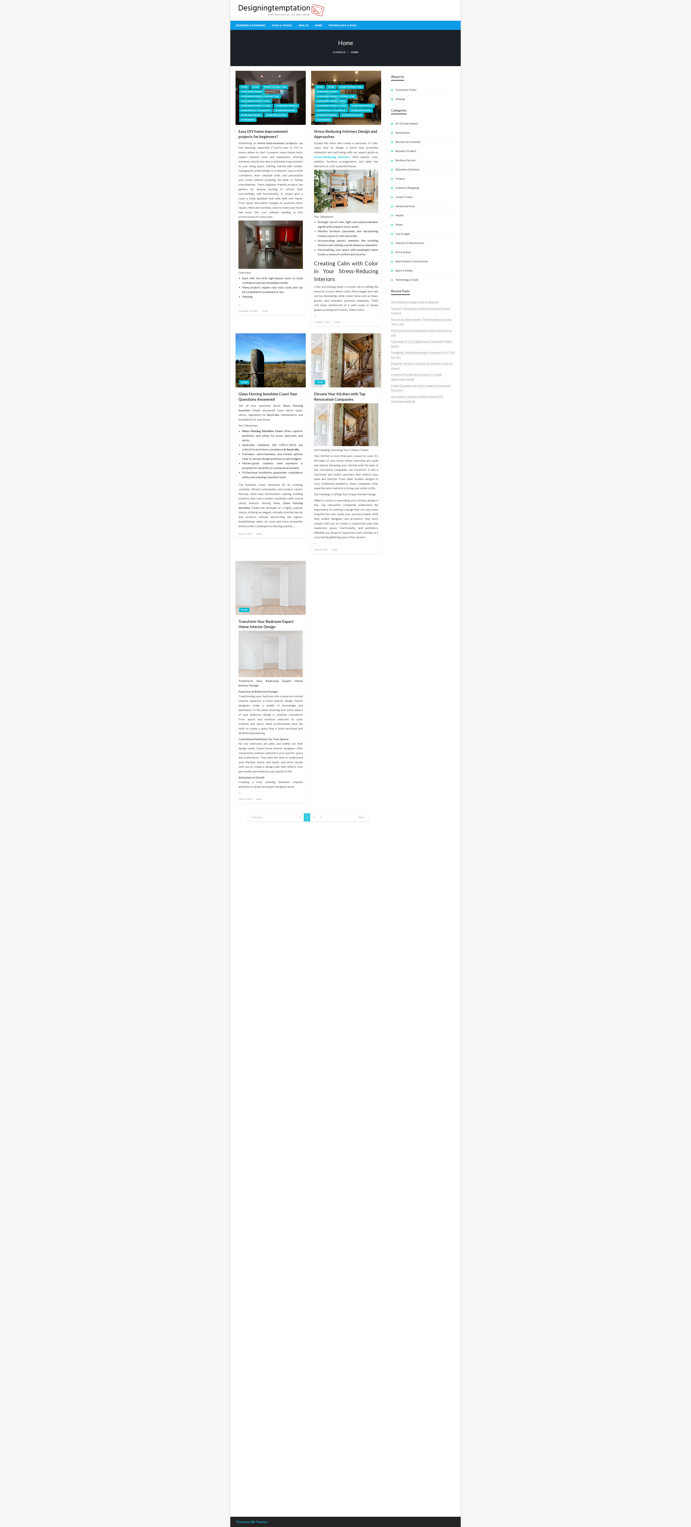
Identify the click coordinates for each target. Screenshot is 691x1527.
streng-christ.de (401, 1001)
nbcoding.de (398, 661)
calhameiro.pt (399, 473)
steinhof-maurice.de (403, 913)
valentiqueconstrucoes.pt (406, 491)
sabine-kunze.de (401, 1355)
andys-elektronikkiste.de (406, 597)
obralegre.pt (399, 486)
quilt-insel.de (399, 813)
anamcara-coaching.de (405, 1042)
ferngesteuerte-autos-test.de (409, 1024)
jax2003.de (398, 922)
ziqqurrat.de (398, 602)
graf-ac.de (397, 583)
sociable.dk (398, 519)
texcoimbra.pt (400, 496)
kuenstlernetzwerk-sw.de (406, 950)
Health (304, 25)
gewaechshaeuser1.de (404, 804)
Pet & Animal (403, 252)
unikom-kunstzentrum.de (406, 876)
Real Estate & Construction (412, 261)
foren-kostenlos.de (402, 1272)
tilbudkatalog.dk (401, 500)
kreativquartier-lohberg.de (407, 1373)
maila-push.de (399, 679)
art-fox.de (397, 674)
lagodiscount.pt (400, 440)
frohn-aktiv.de (399, 721)
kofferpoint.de (400, 1249)
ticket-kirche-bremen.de (406, 1125)
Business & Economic (251, 25)
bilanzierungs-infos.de (404, 904)
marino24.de (399, 992)
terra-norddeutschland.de (407, 1286)
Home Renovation (276, 115)
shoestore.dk (399, 514)
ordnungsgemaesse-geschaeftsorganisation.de (419, 936)
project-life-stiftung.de (405, 1489)
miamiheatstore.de (402, 1010)
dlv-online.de (399, 987)
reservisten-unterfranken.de (408, 652)
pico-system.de (400, 1116)
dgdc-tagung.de (401, 1029)
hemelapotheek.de (402, 836)
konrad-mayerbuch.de (404, 964)
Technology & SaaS (342, 25)
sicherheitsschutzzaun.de (406, 734)
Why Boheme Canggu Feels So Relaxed (415, 302)
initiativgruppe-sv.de (403, 886)
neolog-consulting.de (404, 1033)
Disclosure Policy (406, 89)
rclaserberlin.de (400, 634)
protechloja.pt (399, 431)
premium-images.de (403, 899)
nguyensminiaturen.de (404, 1350)
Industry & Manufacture (410, 243)
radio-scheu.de (400, 757)
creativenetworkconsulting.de (409, 790)
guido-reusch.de (401, 1226)
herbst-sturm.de (401, 1484)
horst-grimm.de (400, 771)
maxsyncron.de (400, 1203)
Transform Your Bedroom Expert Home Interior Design (266, 624)
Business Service (405, 160)
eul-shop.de (398, 1369)
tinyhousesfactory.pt (403, 463)
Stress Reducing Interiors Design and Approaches (345, 134)
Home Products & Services (255, 110)
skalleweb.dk (399, 523)
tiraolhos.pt (398, 551)
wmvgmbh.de (399, 1397)
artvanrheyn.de (400, 895)
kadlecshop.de (400, 684)
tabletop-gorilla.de (402, 1038)
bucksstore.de (400, 909)
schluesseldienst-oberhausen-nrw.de (413, 1093)
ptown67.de (398, 1198)
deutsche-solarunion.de (405, 588)
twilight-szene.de (401, 1061)
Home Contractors (275, 87)
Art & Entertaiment (407, 123)
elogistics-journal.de (403, 1084)
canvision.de (398, 688)
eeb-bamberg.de (401, 1304)
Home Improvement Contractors (260, 96)
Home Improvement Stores (256, 106)
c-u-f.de (396, 1470)
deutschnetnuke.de (402, 1207)
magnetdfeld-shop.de (404, 670)
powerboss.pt (399, 413)
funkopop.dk (399, 537)
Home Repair (247, 120)
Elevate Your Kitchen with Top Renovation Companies (339, 396)
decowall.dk (398, 546)
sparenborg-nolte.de (403, 881)
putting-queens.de (402, 827)
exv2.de (396, 1079)
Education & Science (407, 169)
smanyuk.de (398, 711)
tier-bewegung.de (402, 890)
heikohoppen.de (401, 845)
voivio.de (396, 1157)
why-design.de (400, 817)
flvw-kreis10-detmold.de (406, 1098)
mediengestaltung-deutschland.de (412, 592)
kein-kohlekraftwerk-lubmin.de (410, 1189)
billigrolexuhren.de (402, 1065)
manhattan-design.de (404, 1383)
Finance (400, 178)
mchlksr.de (397, 872)
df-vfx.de (396, 1281)
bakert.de (397, 781)
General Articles (405, 206)
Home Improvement (252, 91)
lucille (265, 311)
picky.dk (396, 533)
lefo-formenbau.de (402, 615)
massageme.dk (400, 542)
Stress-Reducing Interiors (332, 157)
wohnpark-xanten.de (403, 799)
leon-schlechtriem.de (404, 854)
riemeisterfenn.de (402, 1102)
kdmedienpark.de (402, 808)
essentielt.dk (399, 510)
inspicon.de (398, 1493)
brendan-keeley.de (402, 620)
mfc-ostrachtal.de (402, 1346)
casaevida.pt (399, 477)
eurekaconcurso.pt (402, 450)
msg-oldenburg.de (402, 1360)
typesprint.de (399, 1138)
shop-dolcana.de (401, 1406)
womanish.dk (399, 505)
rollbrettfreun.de (401, 1184)
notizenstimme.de (402, 565)
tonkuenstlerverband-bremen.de (411, 1479)
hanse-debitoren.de (403, 767)
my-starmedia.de (401, 1070)
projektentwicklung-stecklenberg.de (413, 927)
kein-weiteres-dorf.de (404, 1193)
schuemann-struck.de (404, 1295)
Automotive (403, 132)
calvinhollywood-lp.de (404, 1230)
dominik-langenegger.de (406, 982)
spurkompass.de (401, 569)
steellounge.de (400, 556)
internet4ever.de (401, 1300)
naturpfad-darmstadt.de (406, 625)
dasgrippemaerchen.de (405, 1387)
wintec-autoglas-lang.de (406, 725)
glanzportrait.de (401, 1130)
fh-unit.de (397, 629)
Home (318, 25)
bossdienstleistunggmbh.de (408, 606)
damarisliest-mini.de (403, 959)
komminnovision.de (403, 867)
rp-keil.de (397, 647)
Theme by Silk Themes (251, 1522)
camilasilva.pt (399, 422)
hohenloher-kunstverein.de (407, 1263)
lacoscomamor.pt (401, 445)
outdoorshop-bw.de (403, 822)
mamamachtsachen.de (404, 1052)
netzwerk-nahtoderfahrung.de (409, 1088)
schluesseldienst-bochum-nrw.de (411, 969)
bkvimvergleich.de (402, 762)
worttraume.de (400, 560)
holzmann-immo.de (403, 1498)
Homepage (339, 52)
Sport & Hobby (404, 270)
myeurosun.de (399, 611)
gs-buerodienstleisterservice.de (410, 794)
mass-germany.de (402, 739)
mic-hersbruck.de (402, 1006)
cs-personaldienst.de (404, 831)
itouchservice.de (401, 1424)
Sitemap (400, 99)
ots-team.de (398, 918)
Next (361, 817)
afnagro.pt (397, 417)
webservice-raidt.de (403, 1323)
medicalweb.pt (400, 436)
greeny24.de (398, 697)
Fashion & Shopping (407, 187)
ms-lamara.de (399, 693)
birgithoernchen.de (402, 841)
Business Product (406, 151)
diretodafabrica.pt (402, 459)
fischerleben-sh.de (402, 946)
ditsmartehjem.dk (402, 528)
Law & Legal (403, 233)
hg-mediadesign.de (402, 776)
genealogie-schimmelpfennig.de (410, 1290)
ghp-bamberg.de (401, 955)
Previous (257, 817)
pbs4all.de (397, 973)
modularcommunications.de (408, 932)
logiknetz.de (398, 574)
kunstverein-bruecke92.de (407, 1111)
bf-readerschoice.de (403, 1267)
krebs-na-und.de (401, 1277)
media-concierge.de (403, 1475)
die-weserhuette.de (403, 1244)
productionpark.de (402, 748)
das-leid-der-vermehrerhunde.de (411, 1107)
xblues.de (397, 1438)
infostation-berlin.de (403, 862)
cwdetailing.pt (400, 482)
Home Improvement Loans (255, 101)
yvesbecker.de (400, 1121)
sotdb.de (396, 716)
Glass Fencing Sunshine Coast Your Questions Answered (267, 396)
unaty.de (396, 579)
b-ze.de (395, 1143)
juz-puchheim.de (401, 1075)
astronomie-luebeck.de (405, 1147)
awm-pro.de (398, 639)
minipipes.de (399, 978)
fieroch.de (397, 753)
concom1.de (398, 1401)
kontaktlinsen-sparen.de (406, 1240)
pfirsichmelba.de (401, 1378)
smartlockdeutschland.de (406, 1019)
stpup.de (396, 1318)
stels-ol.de (397, 1253)
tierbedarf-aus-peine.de (405, 1212)
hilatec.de (397, 656)
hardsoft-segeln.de (402, 730)
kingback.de (398, 850)
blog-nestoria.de (401, 702)
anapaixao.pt (399, 426)
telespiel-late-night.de (404, 1332)
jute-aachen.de (400, 1217)
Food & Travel (282, 25)
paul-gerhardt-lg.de (403, 1410)
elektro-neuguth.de (403, 1392)
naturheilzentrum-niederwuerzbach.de (414, 1221)
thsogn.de (397, 1415)
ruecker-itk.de (400, 1056)
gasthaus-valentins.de (404, 996)
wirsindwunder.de (402, 665)
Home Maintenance (286, 106)
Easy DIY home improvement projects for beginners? (263, 134)
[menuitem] (251, 25)
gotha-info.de (399, 1456)
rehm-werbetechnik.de (405, 785)
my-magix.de (399, 744)
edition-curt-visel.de (403, 707)
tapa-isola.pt (399, 468)
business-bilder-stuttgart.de (408, 1433)
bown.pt (396, 454)
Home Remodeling (285, 110)
